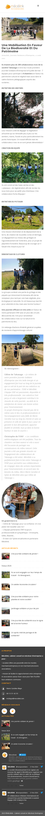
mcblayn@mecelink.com (15, 698)
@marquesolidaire (22, 767)
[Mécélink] (14, 6)
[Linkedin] (5, 711)
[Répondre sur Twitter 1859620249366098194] (9, 786)
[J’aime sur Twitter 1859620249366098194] (17, 786)
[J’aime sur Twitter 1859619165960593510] (17, 803)
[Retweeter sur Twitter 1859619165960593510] (13, 803)
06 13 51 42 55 (12, 693)
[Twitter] (13, 711)
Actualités (5, 55)
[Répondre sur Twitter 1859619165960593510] (9, 803)
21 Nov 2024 (34, 767)
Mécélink (11, 767)
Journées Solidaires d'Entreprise (22, 55)
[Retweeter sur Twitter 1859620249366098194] (13, 786)
